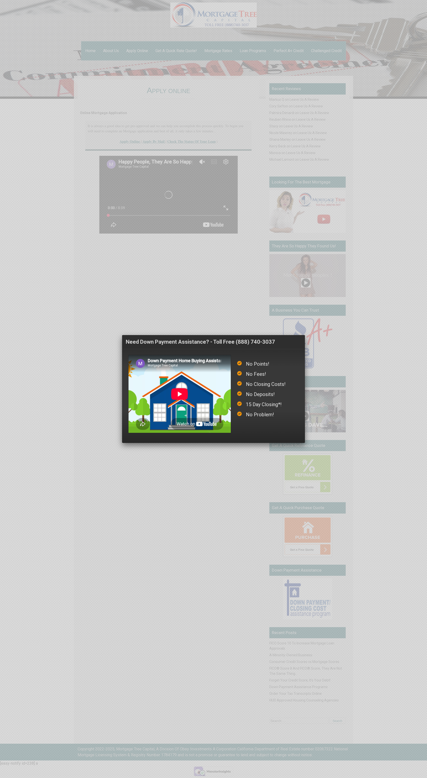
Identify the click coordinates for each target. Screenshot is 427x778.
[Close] (304, 335)
